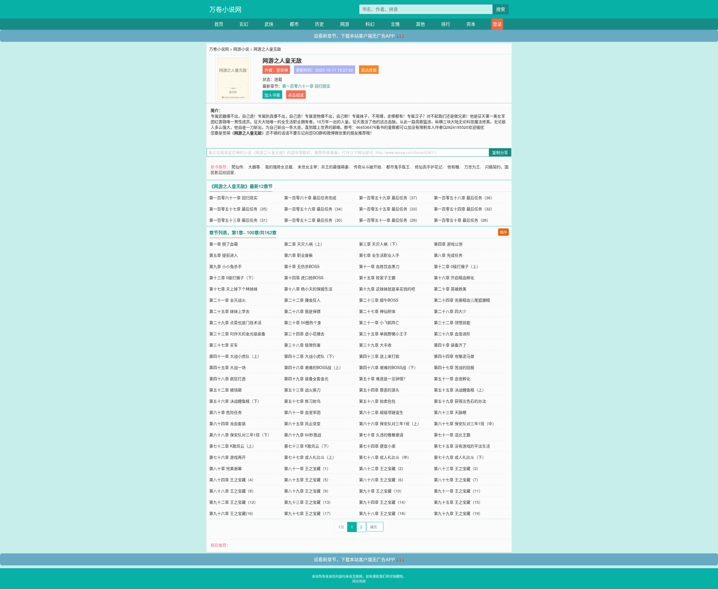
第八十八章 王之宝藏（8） (232, 491)
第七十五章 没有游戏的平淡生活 (462, 446)
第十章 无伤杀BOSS (301, 266)
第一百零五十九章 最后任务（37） (389, 197)
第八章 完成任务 (448, 255)
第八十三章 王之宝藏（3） (457, 468)
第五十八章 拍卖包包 (377, 401)
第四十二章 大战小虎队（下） (310, 356)
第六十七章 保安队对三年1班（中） (465, 423)
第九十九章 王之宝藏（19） (458, 513)
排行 (445, 24)
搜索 (500, 9)
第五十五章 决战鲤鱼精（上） (460, 390)
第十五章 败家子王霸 (377, 277)
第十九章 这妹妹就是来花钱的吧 (387, 289)
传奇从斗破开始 (367, 166)
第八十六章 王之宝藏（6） (382, 479)
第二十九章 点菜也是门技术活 (235, 322)
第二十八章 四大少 (450, 311)
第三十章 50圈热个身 (302, 322)
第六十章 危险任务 (225, 412)
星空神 (282, 70)
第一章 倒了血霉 (223, 244)
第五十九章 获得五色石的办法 (460, 401)
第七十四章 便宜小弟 (377, 446)
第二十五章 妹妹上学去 (229, 311)
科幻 (369, 24)
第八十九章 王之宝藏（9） (307, 491)
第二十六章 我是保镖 (302, 311)
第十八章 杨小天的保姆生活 (308, 289)
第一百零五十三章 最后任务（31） (239, 220)
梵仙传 (237, 166)
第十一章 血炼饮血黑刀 (379, 266)
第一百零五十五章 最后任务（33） (389, 209)
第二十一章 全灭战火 (227, 300)
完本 (470, 24)
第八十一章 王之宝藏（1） (307, 468)
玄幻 (243, 24)
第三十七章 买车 (223, 345)
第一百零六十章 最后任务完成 (310, 197)
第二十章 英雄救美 (450, 289)
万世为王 (472, 166)
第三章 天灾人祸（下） (379, 244)
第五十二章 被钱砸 (225, 390)
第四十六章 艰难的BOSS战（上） (313, 367)
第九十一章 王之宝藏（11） (458, 491)
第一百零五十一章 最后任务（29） (389, 220)
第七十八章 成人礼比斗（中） (385, 457)
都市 (294, 24)
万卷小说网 (225, 9)
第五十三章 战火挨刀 (302, 390)
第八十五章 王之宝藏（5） (307, 479)
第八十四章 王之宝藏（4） (232, 479)
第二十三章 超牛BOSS (378, 300)
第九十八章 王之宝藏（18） (383, 513)
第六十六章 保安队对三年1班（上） (390, 423)
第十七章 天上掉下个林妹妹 (233, 289)
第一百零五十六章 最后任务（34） (314, 209)
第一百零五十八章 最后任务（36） (464, 197)
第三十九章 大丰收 (375, 345)
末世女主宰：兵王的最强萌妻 (323, 166)
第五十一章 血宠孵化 (452, 378)
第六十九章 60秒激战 (302, 434)
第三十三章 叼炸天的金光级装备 (237, 333)
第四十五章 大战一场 (227, 367)
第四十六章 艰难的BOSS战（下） (388, 367)
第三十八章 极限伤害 (302, 345)
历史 (319, 24)
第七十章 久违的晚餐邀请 (381, 434)
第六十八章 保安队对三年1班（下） (240, 434)
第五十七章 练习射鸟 (302, 401)
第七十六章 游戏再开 (227, 457)
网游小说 (241, 49)
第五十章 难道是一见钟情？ (383, 378)
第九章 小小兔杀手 (225, 266)
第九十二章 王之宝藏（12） (233, 502)
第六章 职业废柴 (298, 255)
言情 (395, 24)
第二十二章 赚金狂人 (302, 300)
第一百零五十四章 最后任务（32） (464, 209)
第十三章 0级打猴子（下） (232, 277)
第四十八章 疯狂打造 (227, 378)
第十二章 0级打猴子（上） (457, 266)
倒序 (503, 232)
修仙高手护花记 (428, 166)
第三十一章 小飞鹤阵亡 (379, 322)
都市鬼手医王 (398, 166)
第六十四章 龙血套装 (227, 423)
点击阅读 (296, 95)
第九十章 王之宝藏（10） (381, 491)
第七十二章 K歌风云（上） (232, 446)
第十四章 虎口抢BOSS (303, 277)
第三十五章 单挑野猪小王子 (383, 333)
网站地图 (359, 581)
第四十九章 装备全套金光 (306, 378)
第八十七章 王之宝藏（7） (457, 479)
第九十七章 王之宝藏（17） (308, 513)
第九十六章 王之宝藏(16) (231, 513)
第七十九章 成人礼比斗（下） (460, 457)
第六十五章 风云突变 (302, 423)
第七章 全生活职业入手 (379, 255)
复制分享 (500, 152)
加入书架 (272, 95)
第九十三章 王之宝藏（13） (308, 502)
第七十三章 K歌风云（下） (307, 446)
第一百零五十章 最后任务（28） (462, 220)
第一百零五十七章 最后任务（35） (239, 209)
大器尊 (254, 166)
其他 (420, 24)
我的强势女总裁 (279, 166)
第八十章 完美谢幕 (225, 468)
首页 (218, 24)
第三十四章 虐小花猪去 (304, 333)
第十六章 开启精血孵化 (454, 277)
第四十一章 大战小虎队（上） (235, 356)
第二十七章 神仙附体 (377, 311)
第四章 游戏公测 (448, 244)
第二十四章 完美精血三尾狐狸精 (462, 300)
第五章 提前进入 (223, 255)
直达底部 (369, 70)
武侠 (268, 24)
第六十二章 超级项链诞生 (381, 412)
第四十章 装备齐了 (450, 345)
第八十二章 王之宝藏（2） (382, 468)
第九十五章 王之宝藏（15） (458, 502)
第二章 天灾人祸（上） (304, 244)
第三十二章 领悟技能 (452, 322)
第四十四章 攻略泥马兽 (454, 356)
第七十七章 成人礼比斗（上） (310, 457)
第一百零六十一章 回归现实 (306, 86)
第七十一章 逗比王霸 (452, 434)
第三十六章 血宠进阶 (452, 333)
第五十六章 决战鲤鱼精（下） (235, 401)
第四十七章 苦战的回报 (454, 367)
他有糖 (453, 166)
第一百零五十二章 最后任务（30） (314, 220)
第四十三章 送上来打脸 (379, 356)
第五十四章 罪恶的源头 (379, 390)
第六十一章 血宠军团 (302, 412)
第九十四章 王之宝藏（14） (383, 502)
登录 (497, 24)
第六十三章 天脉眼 (450, 412)
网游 (344, 24)
